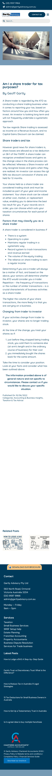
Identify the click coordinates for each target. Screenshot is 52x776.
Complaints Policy (11, 756)
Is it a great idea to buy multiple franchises (23, 722)
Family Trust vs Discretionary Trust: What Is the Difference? (25, 671)
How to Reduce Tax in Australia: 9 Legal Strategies (21, 685)
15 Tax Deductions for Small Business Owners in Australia (25, 698)
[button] (4, 543)
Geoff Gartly (16, 93)
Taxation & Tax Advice (13, 400)
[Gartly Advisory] (11, 13)
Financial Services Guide (30, 756)
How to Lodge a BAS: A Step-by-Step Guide (23, 659)
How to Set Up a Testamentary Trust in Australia (25, 711)
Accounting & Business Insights (28, 398)
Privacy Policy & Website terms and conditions (23, 754)
